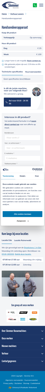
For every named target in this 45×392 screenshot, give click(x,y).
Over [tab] (37, 176)
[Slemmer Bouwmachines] (18, 5)
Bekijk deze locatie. (23, 254)
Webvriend (33, 387)
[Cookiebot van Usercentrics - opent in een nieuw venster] (32, 169)
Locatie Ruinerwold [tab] (22, 240)
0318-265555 (8, 254)
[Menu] (40, 5)
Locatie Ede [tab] (7, 240)
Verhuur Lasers (17, 14)
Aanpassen (21, 221)
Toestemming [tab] (8, 176)
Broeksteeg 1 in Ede (32, 247)
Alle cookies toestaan (22, 214)
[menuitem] (40, 5)
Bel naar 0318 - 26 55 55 (18, 102)
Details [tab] (22, 176)
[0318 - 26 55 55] (34, 5)
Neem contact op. (34, 61)
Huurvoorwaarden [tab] (33, 72)
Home (4, 14)
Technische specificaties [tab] (12, 71)
